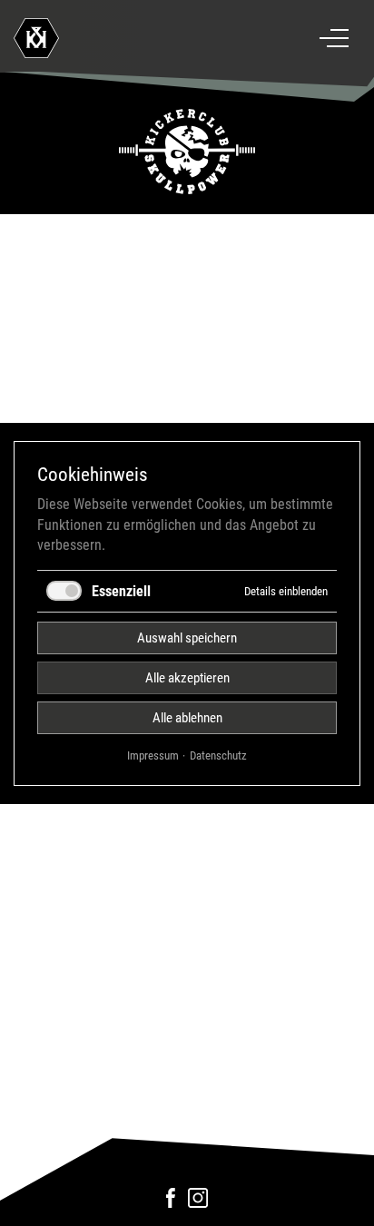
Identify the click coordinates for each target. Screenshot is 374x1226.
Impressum (153, 754)
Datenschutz (218, 754)
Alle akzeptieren (187, 677)
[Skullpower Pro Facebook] (171, 1203)
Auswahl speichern (187, 637)
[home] (113, 38)
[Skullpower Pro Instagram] (197, 1203)
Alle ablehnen (187, 717)
